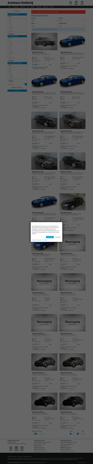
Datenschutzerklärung (37, 240)
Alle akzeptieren (50, 237)
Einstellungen (57, 237)
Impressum (45, 240)
